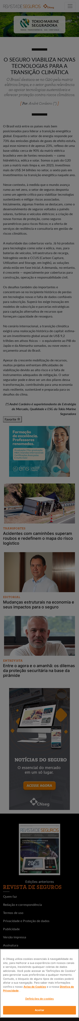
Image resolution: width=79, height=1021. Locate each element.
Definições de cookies (39, 998)
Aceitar (39, 1010)
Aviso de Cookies (34, 986)
